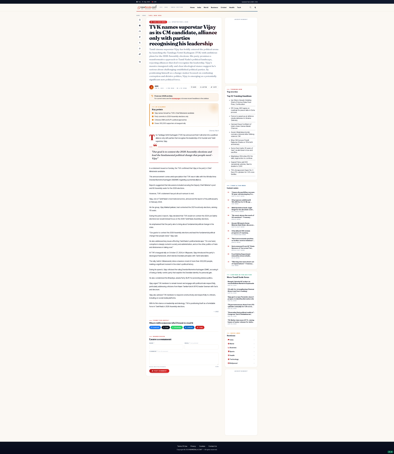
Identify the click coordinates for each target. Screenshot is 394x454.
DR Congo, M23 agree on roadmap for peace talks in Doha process (243, 110)
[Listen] (139, 31)
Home (192, 7)
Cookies (202, 446)
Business (214, 7)
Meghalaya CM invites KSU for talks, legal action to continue (242, 157)
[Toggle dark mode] (255, 7)
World (206, 7)
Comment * (158, 351)
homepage (176, 98)
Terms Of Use (182, 446)
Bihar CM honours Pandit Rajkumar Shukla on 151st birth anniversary (242, 142)
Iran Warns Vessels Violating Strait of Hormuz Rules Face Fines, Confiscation (241, 102)
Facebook (155, 327)
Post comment (160, 371)
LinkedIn (190, 327)
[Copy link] (139, 54)
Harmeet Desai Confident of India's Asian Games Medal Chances (241, 126)
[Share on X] (139, 42)
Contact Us (212, 446)
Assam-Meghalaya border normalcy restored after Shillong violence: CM (242, 134)
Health (231, 7)
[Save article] (139, 19)
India (199, 7)
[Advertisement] (241, 51)
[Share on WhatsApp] (139, 48)
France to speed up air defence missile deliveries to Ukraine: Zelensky (242, 118)
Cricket (224, 7)
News (144, 15)
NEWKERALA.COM (195, 450)
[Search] (250, 7)
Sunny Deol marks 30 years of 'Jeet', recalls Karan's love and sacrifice (242, 150)
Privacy (193, 446)
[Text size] (139, 61)
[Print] (139, 25)
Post (166, 327)
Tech (239, 7)
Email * (191, 343)
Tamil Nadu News (155, 15)
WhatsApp (177, 327)
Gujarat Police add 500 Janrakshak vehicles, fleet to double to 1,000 (241, 164)
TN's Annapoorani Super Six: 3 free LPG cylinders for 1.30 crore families (242, 172)
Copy (201, 327)
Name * (151, 343)
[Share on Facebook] (139, 37)
